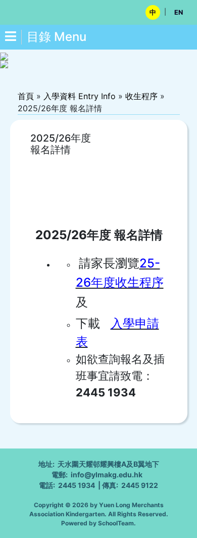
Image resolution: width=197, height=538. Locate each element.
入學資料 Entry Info (79, 96)
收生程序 (141, 96)
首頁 (26, 96)
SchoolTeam (116, 523)
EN (178, 12)
